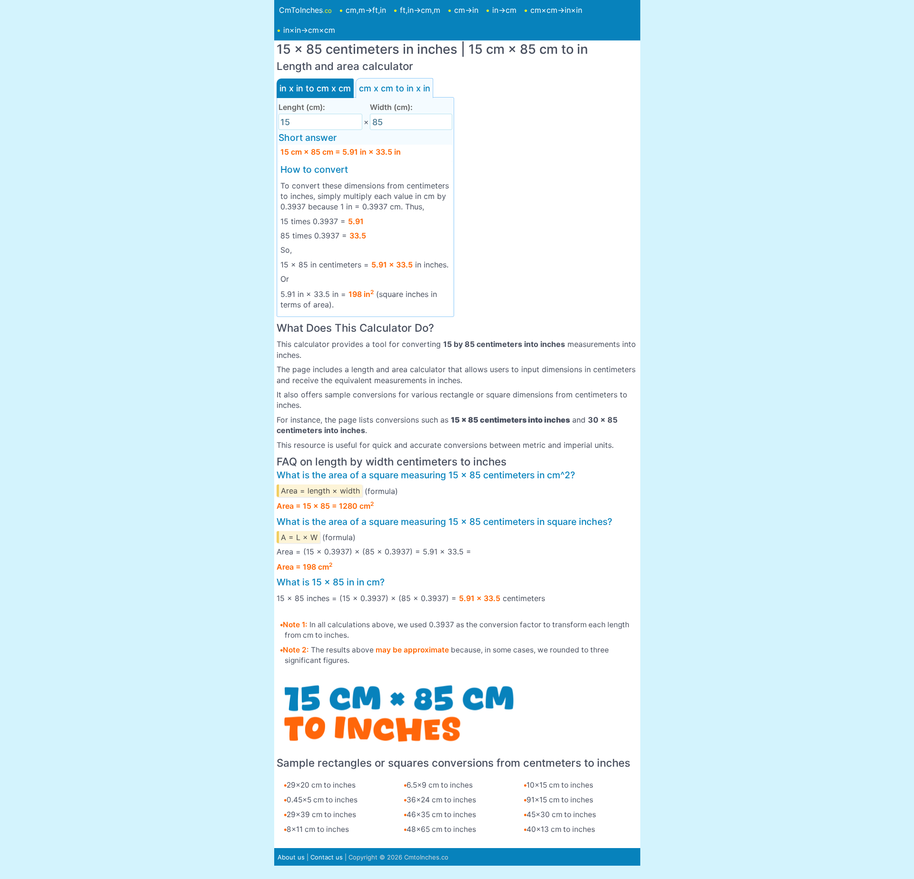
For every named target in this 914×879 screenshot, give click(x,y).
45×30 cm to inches (561, 814)
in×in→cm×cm (309, 30)
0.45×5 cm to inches (322, 799)
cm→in (466, 10)
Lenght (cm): (301, 107)
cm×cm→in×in (556, 10)
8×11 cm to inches (318, 829)
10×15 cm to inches (560, 785)
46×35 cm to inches (441, 814)
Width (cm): (391, 107)
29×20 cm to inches (321, 785)
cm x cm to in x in (394, 88)
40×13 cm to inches (561, 829)
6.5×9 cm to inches (440, 785)
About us (291, 857)
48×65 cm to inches (441, 829)
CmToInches (305, 10)
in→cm (504, 10)
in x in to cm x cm (315, 88)
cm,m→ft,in (366, 10)
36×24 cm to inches (441, 799)
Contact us (326, 857)
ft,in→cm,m (420, 10)
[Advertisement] (548, 140)
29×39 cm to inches (321, 814)
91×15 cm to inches (560, 799)
